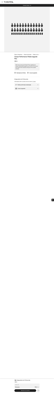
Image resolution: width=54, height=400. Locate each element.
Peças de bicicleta (27, 54)
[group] (27, 29)
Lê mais (34, 81)
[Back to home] (8, 2)
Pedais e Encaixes (36, 54)
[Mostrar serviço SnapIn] (52, 200)
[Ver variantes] (1, 51)
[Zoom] (27, 30)
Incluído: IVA (17, 384)
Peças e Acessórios (18, 54)
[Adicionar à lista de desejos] (38, 390)
